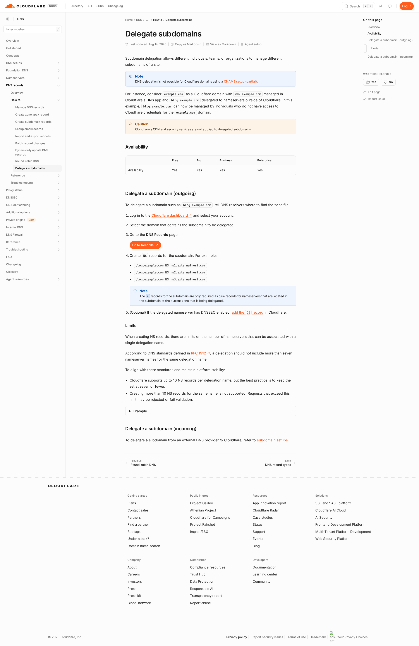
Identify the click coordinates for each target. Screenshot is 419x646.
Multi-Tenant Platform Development (343, 532)
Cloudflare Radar (266, 510)
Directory (77, 6)
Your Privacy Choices (352, 637)
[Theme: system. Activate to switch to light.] (389, 6)
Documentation (264, 567)
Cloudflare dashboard (171, 215)
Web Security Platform (332, 539)
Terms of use (297, 637)
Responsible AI (201, 589)
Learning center (265, 574)
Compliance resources (207, 567)
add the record (247, 312)
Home (129, 19)
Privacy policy (236, 637)
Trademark (318, 637)
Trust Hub (197, 574)
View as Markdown (223, 44)
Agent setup (253, 44)
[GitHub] (381, 6)
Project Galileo (201, 503)
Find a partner (138, 524)
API (90, 6)
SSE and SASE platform (333, 503)
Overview (373, 27)
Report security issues (267, 637)
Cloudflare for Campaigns (210, 517)
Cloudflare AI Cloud (330, 510)
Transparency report (206, 596)
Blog (256, 546)
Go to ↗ (145, 245)
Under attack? (138, 539)
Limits (375, 48)
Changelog (115, 6)
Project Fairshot (202, 524)
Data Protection (202, 581)
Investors (134, 581)
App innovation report (269, 503)
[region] (210, 165)
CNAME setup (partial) (240, 81)
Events (258, 539)
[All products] (7, 19)
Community (261, 581)
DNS (139, 19)
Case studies (263, 517)
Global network (139, 603)
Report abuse (200, 603)
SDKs (100, 6)
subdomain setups (272, 440)
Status (258, 524)
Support (259, 532)
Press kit (134, 596)
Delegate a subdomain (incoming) (390, 56)
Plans (131, 503)
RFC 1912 (200, 353)
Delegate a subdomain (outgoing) (390, 40)
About (132, 567)
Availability (374, 33)
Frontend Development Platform (340, 524)
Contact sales (138, 510)
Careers (133, 574)
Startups (134, 532)
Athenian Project (203, 510)
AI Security (323, 517)
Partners (134, 517)
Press (131, 589)
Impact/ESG (199, 532)
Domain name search (143, 546)
